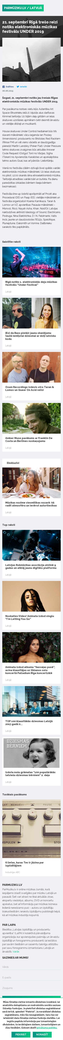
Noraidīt (42, 1034)
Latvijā (8, 291)
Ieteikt (23, 87)
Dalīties (10, 87)
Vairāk (16, 951)
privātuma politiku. (47, 1028)
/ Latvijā (34, 8)
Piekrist (20, 1034)
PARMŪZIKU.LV (15, 8)
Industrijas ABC (12, 872)
